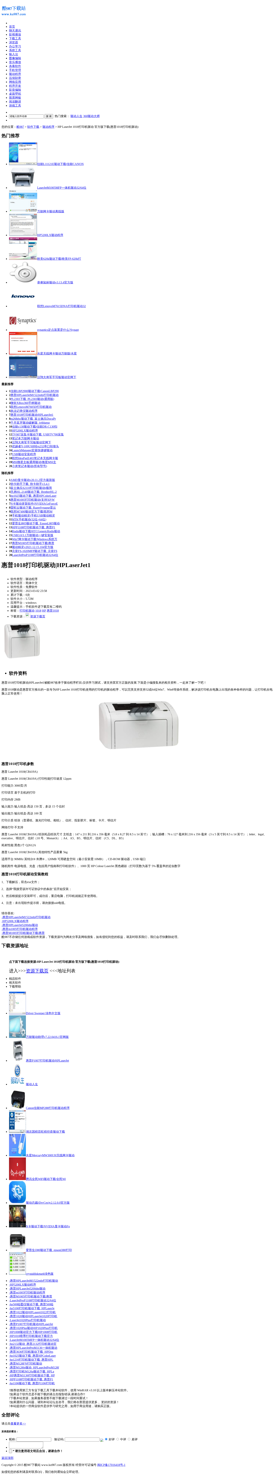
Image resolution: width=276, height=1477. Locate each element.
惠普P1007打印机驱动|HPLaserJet (47, 1060)
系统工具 (15, 50)
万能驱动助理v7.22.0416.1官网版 (47, 1036)
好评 (112, 1439)
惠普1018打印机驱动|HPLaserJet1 (32, 414)
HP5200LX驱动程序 (25, 430)
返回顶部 (8, 1458)
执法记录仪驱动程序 (24, 410)
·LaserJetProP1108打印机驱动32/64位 (32, 1300)
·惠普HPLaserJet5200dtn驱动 (20, 925)
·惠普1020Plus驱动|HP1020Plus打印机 (33, 1328)
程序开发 (15, 85)
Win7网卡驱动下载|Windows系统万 (34, 539)
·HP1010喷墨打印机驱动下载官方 (31, 1336)
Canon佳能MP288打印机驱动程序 (48, 1108)
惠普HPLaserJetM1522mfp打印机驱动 (35, 395)
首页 (12, 26)
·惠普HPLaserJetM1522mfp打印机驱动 (26, 917)
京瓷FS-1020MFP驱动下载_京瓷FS (34, 551)
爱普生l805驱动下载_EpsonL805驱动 (36, 523)
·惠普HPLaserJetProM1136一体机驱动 (33, 1347)
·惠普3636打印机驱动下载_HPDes (31, 1351)
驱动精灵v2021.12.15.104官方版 (32, 547)
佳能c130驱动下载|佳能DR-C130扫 (34, 426)
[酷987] (14, 17)
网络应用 (15, 81)
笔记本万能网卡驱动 (25, 438)
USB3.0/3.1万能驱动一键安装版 (32, 535)
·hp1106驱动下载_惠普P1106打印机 (32, 1383)
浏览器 (13, 42)
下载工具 (15, 38)
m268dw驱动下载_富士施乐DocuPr (33, 418)
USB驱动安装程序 (24, 454)
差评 (135, 1439)
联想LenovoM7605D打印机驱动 (31, 406)
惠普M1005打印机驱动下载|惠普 (33, 543)
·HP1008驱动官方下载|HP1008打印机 (33, 1332)
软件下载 (33, 126)
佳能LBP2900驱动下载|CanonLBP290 (35, 391)
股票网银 (15, 97)
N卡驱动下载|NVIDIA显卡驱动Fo (48, 1226)
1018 (38, 610)
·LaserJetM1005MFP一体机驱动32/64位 (34, 1339)
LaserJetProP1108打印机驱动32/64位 (35, 555)
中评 (123, 1439)
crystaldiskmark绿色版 (40, 1273)
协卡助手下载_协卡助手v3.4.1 (30, 484)
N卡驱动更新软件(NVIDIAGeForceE (34, 503)
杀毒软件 (15, 66)
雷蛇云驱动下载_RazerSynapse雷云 (33, 507)
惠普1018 (53, 610)
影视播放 (15, 34)
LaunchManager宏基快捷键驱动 (32, 450)
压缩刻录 (15, 78)
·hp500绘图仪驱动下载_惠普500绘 (31, 1304)
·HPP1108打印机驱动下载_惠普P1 (31, 1379)
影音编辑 (15, 89)
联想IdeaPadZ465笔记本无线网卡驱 (35, 458)
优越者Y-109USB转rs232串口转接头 (35, 446)
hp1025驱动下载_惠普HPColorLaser (33, 495)
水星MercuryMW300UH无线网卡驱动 (50, 1155)
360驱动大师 (91, 116)
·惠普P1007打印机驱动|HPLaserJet (31, 1324)
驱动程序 (48, 126)
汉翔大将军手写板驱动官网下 (31, 442)
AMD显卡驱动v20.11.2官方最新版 (33, 480)
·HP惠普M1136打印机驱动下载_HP (32, 1375)
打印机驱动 (27, 610)
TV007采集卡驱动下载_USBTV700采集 (38, 434)
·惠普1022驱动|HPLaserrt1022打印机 (32, 1312)
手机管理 (15, 70)
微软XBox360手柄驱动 (25, 402)
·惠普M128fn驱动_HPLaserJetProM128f (34, 1367)
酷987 (20, 126)
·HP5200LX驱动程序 (15, 921)
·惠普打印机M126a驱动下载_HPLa (31, 1371)
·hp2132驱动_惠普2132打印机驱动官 (33, 1343)
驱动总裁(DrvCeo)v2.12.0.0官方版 (48, 1202)
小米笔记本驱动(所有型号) (29, 466)
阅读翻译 (15, 101)
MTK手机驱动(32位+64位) (29, 519)
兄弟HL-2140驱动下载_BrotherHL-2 (34, 491)
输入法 (13, 54)
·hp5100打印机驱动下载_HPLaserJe (31, 1308)
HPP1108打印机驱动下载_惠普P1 (33, 527)
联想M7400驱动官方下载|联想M (31, 511)
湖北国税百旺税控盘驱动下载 (45, 1131)
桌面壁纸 (15, 93)
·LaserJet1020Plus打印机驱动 (27, 1320)
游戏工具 (15, 105)
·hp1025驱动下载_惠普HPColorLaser (32, 1355)
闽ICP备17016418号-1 (111, 1464)
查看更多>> (18, 1423)
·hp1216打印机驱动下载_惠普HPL (31, 1359)
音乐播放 (15, 62)
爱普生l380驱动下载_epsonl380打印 (49, 1250)
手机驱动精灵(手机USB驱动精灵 (33, 515)
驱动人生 (76, 116)
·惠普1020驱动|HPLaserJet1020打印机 (33, 1316)
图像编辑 (15, 58)
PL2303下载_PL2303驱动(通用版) (32, 399)
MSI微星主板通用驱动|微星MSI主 (34, 462)
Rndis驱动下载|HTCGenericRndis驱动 (36, 531)
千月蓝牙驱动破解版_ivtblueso (30, 422)
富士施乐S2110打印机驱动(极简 (31, 487)
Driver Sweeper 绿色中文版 (43, 1013)
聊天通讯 (15, 30)
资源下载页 (37, 616)
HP (44, 610)
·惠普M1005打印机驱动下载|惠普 (23, 933)
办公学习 (15, 46)
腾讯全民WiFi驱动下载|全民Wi (46, 1179)
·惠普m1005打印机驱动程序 (20, 929)
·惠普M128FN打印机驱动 (25, 1363)
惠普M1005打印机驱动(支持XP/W (33, 499)
